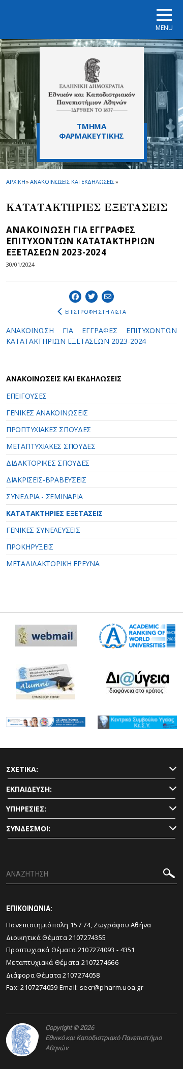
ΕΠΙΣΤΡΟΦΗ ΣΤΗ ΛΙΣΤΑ (95, 311)
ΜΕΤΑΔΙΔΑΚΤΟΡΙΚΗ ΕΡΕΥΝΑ (52, 563)
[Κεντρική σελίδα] (91, 84)
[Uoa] (22, 1039)
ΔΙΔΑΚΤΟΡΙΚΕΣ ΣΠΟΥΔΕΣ (47, 463)
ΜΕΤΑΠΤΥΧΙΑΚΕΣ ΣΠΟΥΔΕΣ (51, 446)
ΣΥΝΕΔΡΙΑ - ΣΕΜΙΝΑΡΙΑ (44, 496)
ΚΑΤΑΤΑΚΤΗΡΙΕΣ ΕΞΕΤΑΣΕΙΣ (54, 513)
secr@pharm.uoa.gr (111, 987)
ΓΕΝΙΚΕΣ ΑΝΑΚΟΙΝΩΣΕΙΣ (47, 412)
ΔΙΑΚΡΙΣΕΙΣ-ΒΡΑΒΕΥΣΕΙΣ (46, 479)
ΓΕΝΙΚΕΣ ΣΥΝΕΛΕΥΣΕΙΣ (43, 530)
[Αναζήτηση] (169, 875)
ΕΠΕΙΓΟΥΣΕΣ (26, 396)
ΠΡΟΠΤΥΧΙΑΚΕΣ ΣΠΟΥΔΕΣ (48, 429)
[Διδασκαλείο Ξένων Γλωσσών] (45, 725)
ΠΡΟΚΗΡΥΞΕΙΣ (29, 547)
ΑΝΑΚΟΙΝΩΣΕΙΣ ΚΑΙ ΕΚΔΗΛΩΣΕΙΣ (72, 181)
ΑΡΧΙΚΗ (15, 181)
